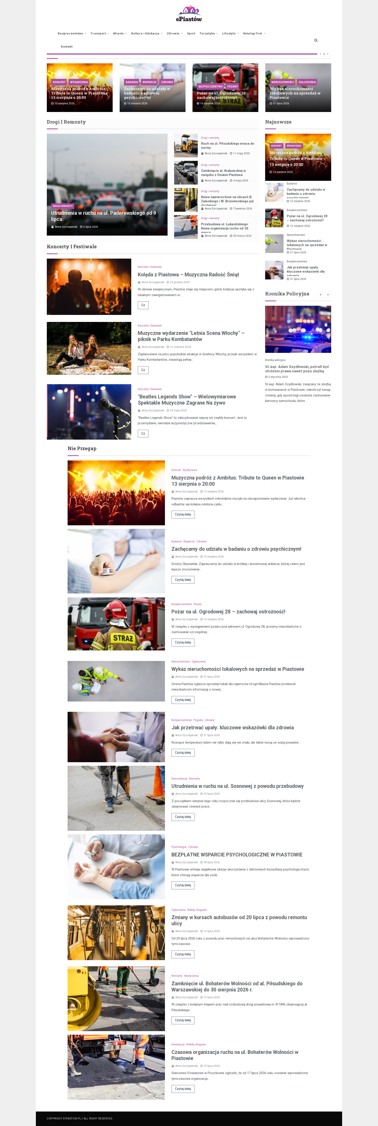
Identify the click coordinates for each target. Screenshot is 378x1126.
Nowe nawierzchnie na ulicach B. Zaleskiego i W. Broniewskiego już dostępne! (227, 201)
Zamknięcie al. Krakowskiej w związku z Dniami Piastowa (223, 173)
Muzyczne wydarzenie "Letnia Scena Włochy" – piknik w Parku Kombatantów (191, 336)
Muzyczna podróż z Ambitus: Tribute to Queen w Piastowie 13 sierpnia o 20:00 (79, 93)
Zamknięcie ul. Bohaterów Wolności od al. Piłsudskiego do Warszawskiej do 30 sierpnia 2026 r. (237, 987)
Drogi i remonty (62, 206)
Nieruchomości (282, 82)
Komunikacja (179, 778)
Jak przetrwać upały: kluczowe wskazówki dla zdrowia (306, 271)
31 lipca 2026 (298, 252)
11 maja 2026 (241, 153)
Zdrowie (173, 33)
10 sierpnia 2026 (300, 201)
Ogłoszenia (307, 82)
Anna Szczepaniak (66, 226)
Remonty (194, 778)
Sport (191, 33)
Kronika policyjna (275, 360)
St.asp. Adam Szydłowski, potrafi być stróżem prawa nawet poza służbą (297, 368)
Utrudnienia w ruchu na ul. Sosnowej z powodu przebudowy (238, 786)
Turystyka (207, 33)
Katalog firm (252, 33)
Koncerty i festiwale (150, 266)
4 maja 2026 (240, 180)
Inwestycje (178, 1044)
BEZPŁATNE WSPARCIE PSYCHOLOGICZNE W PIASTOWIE (237, 855)
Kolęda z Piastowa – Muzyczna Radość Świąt (188, 275)
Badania (132, 82)
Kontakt (67, 46)
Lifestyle (229, 33)
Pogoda (198, 720)
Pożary (232, 86)
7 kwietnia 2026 (242, 208)
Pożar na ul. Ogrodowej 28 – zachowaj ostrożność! (223, 95)
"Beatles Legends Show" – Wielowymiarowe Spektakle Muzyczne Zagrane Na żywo (187, 400)
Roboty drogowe (197, 909)
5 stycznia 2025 (278, 376)
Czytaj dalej (183, 514)
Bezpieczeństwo (70, 33)
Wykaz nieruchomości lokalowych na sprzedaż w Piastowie (295, 93)
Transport (98, 33)
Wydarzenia (79, 82)
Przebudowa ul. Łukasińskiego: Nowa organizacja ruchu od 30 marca (225, 228)
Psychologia (179, 847)
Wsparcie (149, 82)
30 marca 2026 (242, 235)
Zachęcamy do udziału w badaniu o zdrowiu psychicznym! (147, 93)
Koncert (59, 82)
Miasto (118, 33)
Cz (143, 305)
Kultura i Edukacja (145, 33)
